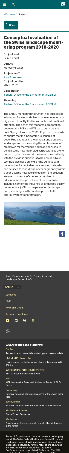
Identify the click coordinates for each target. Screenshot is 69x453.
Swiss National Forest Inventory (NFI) (25, 370)
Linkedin (16, 320)
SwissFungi (12, 390)
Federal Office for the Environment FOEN (28, 95)
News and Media (14, 307)
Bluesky (24, 320)
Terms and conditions (17, 314)
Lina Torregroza (13, 77)
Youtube (7, 320)
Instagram (32, 320)
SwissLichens (13, 402)
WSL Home (9, 14)
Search (13, 4)
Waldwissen (12, 419)
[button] (62, 234)
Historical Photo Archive (18, 358)
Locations (11, 294)
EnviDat (10, 349)
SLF (8, 331)
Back (12, 25)
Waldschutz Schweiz (16, 410)
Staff (8, 301)
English (9, 287)
